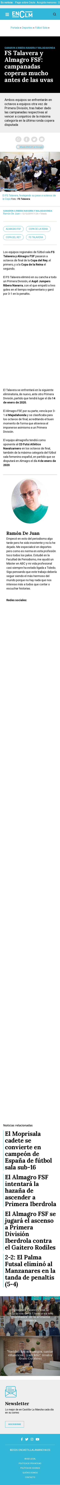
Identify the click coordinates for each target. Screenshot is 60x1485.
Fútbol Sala (41, 27)
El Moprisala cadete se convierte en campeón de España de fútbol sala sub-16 (28, 1150)
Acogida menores (46, 2)
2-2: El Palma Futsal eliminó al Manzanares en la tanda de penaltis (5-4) (30, 1270)
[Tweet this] (34, 139)
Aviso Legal (30, 1459)
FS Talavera (36, 237)
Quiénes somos (30, 1473)
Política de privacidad (30, 1463)
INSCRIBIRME (14, 1424)
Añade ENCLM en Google (31, 147)
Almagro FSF (13, 229)
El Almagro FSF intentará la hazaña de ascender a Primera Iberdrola (30, 1190)
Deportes (27, 27)
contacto (30, 1477)
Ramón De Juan (11, 213)
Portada (15, 27)
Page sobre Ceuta (25, 2)
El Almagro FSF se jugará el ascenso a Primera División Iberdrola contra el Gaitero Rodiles (30, 1230)
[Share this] (27, 139)
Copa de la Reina (38, 229)
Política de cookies (30, 1468)
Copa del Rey (13, 237)
